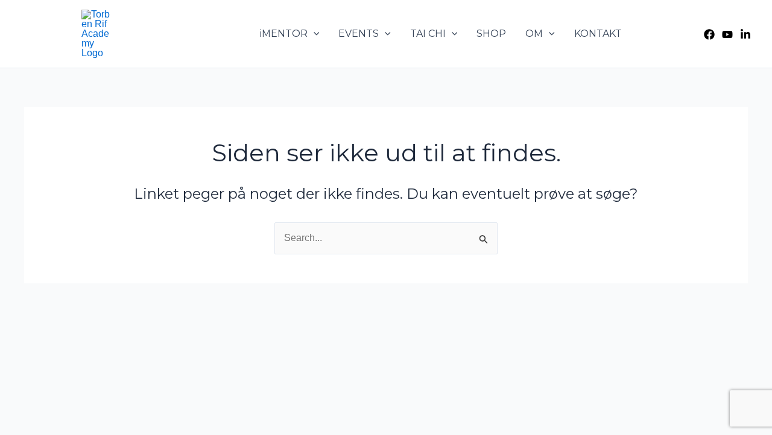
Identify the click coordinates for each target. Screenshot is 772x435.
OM (534, 33)
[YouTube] (727, 34)
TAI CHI (428, 33)
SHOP (491, 33)
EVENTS (358, 33)
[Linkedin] (745, 34)
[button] (314, 34)
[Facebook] (709, 34)
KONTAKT (598, 33)
